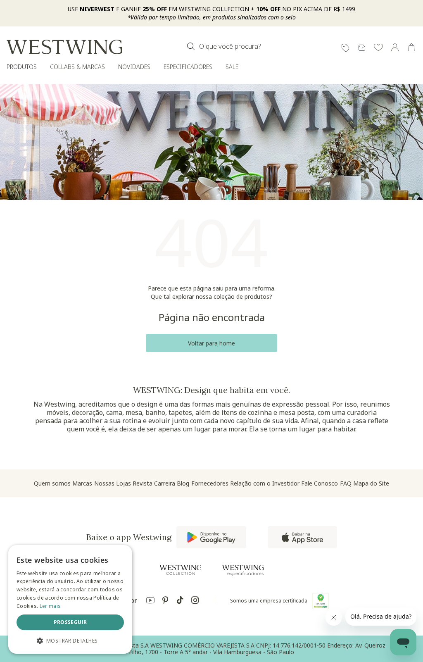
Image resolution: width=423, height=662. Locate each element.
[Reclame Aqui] (320, 601)
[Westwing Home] (64, 47)
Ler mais (50, 606)
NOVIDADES (134, 67)
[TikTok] (180, 601)
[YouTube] (150, 601)
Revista (142, 483)
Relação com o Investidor (264, 483)
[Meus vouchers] (345, 48)
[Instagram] (195, 601)
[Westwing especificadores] (243, 570)
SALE (232, 67)
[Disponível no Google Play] (211, 537)
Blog (183, 483)
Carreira (164, 483)
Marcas (82, 483)
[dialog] (70, 599)
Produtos (22, 67)
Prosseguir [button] (70, 622)
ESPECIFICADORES (188, 67)
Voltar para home (211, 343)
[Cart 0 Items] (411, 47)
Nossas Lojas (112, 483)
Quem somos (52, 483)
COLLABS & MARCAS (77, 67)
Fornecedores (209, 483)
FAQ (346, 483)
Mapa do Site (371, 483)
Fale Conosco (319, 483)
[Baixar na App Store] (302, 537)
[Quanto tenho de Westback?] (362, 48)
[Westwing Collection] (180, 570)
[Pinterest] (165, 601)
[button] (378, 48)
